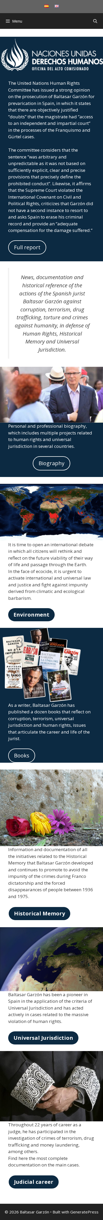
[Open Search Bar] (95, 21)
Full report (27, 247)
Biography (51, 463)
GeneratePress (84, 1211)
